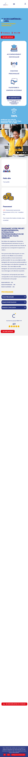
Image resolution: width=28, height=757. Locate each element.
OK (4, 754)
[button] (2, 21)
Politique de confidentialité (18, 754)
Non (9, 754)
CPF (4, 210)
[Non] (26, 751)
